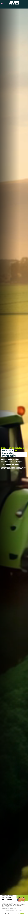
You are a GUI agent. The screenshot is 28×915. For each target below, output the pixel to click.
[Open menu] (25, 3)
